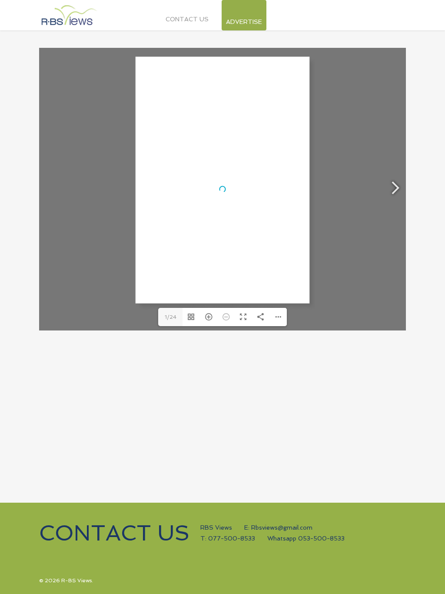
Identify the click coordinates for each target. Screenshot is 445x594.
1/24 (170, 317)
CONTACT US (187, 19)
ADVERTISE (244, 19)
